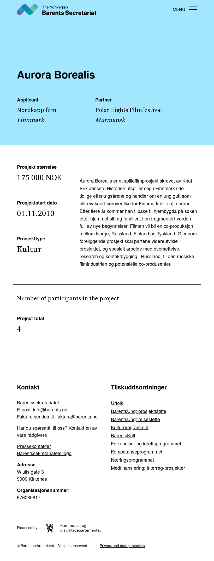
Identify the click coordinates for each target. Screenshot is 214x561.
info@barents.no (50, 409)
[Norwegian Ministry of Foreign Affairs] (74, 527)
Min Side (164, 9)
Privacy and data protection (122, 545)
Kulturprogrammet (129, 427)
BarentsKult (123, 435)
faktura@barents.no (77, 416)
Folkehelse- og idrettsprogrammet (146, 443)
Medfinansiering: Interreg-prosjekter (148, 467)
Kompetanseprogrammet (136, 451)
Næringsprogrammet (132, 459)
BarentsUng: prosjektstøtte (138, 410)
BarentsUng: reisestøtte (135, 419)
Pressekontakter (34, 446)
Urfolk (117, 402)
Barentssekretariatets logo (44, 453)
